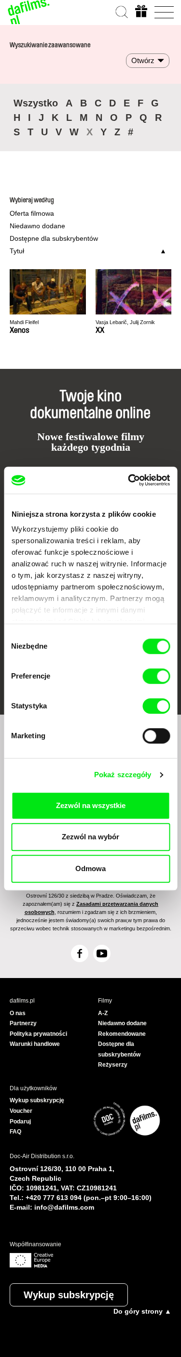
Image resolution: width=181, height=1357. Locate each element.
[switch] (156, 676)
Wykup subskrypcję (69, 1295)
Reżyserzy (112, 1064)
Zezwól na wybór (90, 837)
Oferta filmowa (32, 213)
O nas (18, 1013)
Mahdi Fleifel (24, 322)
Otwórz (142, 60)
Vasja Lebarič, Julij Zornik (125, 322)
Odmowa (90, 868)
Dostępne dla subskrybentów (54, 238)
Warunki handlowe (35, 1044)
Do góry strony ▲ (142, 1311)
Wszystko (36, 103)
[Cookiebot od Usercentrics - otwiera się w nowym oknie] (129, 480)
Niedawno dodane (37, 226)
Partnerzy (23, 1023)
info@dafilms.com (64, 1207)
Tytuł (17, 251)
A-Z (103, 1013)
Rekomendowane (122, 1034)
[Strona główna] (29, 12)
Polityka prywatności (38, 1034)
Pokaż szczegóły (123, 774)
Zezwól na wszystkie (90, 805)
